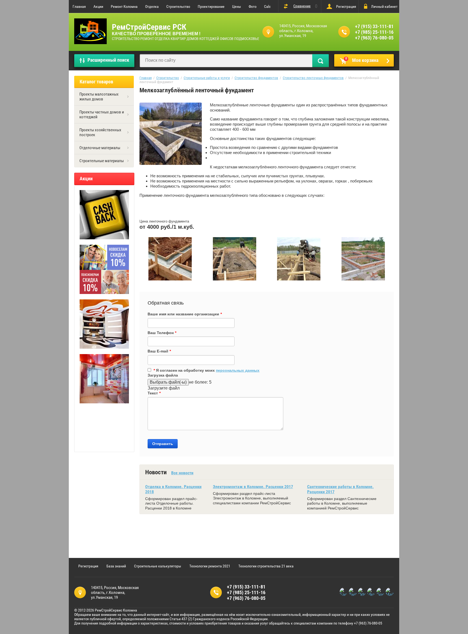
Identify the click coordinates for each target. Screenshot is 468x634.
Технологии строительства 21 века (266, 566)
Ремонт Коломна (124, 6)
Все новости (182, 472)
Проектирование (211, 6)
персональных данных (237, 370)
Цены (236, 6)
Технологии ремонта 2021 (209, 566)
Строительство (178, 6)
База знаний (116, 566)
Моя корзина (362, 60)
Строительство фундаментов (256, 78)
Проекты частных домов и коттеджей (101, 114)
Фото (252, 6)
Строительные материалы (101, 160)
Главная (79, 6)
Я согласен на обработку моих (206, 370)
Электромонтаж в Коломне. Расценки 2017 (253, 486)
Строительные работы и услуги (207, 78)
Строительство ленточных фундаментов (313, 78)
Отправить (162, 444)
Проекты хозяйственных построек (100, 132)
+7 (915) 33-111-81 (374, 26)
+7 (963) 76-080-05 (374, 38)
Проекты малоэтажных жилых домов (99, 97)
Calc (267, 6)
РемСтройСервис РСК (149, 27)
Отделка (152, 6)
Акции (98, 6)
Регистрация (346, 6)
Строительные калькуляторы (157, 566)
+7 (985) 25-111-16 (374, 32)
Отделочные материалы (99, 147)
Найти (320, 60)
